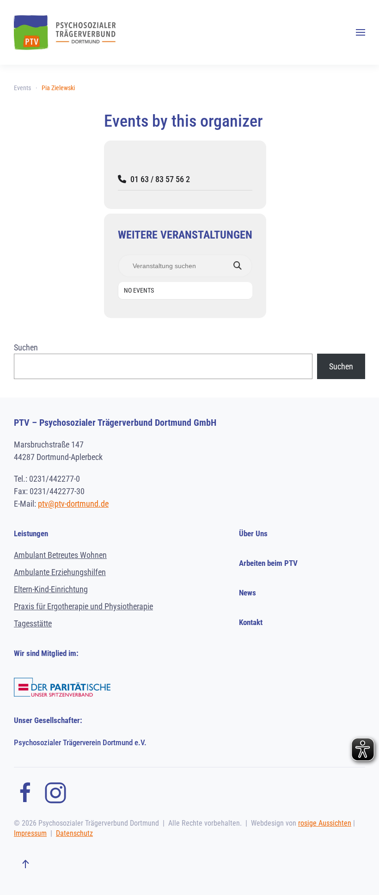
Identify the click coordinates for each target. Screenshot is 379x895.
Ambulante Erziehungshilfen (60, 572)
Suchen (26, 347)
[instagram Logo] (55, 792)
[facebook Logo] (25, 792)
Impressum (30, 833)
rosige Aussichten (324, 823)
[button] (360, 32)
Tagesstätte (33, 623)
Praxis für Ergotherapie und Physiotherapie (83, 606)
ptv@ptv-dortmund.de (73, 504)
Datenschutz (74, 833)
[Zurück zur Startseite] (65, 32)
